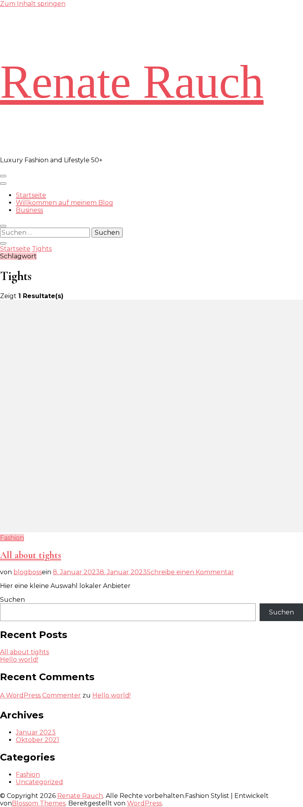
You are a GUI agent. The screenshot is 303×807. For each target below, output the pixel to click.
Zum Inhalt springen (32, 3)
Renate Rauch (132, 82)
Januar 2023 (36, 732)
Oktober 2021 (37, 740)
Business (29, 210)
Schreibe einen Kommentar (190, 572)
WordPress (144, 803)
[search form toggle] (3, 226)
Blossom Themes (38, 803)
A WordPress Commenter (40, 695)
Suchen (12, 599)
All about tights (30, 555)
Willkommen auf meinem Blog (64, 202)
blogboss (27, 572)
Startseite (31, 195)
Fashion (12, 538)
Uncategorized (39, 782)
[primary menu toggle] (3, 176)
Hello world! (19, 659)
